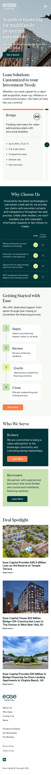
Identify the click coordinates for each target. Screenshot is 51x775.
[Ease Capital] (9, 8)
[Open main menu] (45, 6)
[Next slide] (46, 144)
